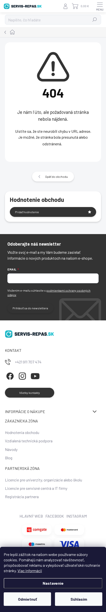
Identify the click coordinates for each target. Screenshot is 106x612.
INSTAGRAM (76, 516)
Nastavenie (53, 583)
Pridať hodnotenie (27, 212)
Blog (8, 457)
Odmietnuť (27, 599)
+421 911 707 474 (28, 361)
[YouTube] (35, 375)
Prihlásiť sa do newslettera (30, 308)
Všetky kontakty (29, 392)
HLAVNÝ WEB (31, 516)
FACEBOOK (54, 516)
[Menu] (100, 6)
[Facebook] (9, 375)
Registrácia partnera (22, 496)
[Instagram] (21, 375)
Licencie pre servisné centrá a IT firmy (36, 488)
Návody (11, 449)
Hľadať (94, 19)
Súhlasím (79, 599)
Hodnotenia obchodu (22, 432)
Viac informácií (30, 570)
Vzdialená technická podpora (29, 440)
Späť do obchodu (56, 176)
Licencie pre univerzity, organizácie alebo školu (43, 480)
